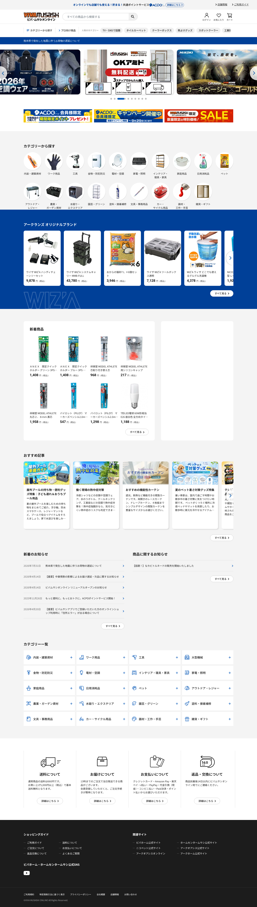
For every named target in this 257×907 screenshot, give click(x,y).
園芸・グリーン (96, 204)
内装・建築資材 (32, 173)
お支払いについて (72, 848)
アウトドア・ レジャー (32, 205)
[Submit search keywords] (133, 16)
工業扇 (228, 30)
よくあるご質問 (71, 853)
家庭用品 (182, 173)
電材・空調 (118, 173)
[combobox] (96, 16)
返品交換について (37, 853)
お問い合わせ (130, 894)
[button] (206, 16)
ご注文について (35, 848)
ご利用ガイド (241, 4)
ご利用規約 (29, 894)
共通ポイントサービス (127, 4)
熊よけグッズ (185, 30)
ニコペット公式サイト (148, 848)
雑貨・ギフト (203, 204)
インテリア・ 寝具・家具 (160, 175)
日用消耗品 (203, 173)
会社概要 (101, 894)
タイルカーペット (136, 30)
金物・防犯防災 (96, 173)
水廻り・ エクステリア (75, 205)
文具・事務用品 (139, 204)
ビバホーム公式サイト (148, 842)
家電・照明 (139, 173)
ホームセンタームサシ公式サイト (198, 842)
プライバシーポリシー (80, 894)
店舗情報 (222, 4)
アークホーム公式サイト (193, 853)
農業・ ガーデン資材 (54, 205)
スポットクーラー (208, 30)
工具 (75, 173)
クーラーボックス (162, 30)
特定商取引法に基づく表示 (52, 894)
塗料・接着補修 (117, 204)
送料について (69, 842)
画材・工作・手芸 (182, 205)
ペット (224, 173)
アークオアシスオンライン (150, 853)
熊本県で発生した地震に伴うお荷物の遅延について (52, 40)
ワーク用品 (54, 173)
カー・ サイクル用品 (160, 205)
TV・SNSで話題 (111, 30)
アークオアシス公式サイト (194, 848)
